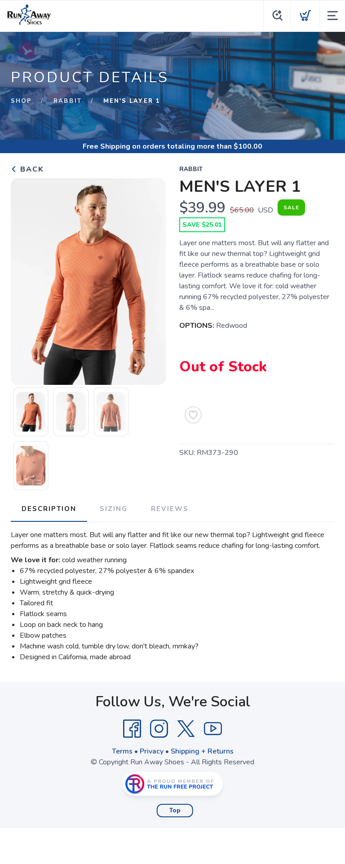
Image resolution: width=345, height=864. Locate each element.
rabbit (67, 101)
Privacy (152, 751)
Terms (122, 751)
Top (175, 811)
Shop (21, 101)
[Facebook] (132, 728)
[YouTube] (212, 728)
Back (31, 169)
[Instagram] (159, 728)
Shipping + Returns (202, 751)
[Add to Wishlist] (193, 414)
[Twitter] (185, 728)
